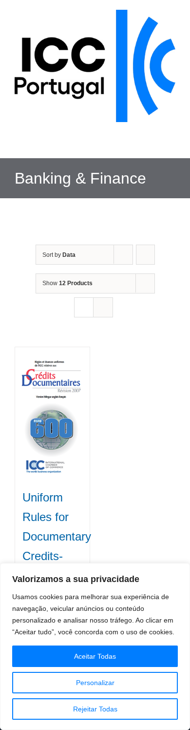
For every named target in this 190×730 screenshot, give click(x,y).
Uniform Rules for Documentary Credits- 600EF (56, 536)
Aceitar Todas (95, 656)
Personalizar (95, 683)
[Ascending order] (145, 255)
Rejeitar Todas (95, 709)
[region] (95, 646)
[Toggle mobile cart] (154, 143)
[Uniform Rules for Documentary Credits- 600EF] (52, 412)
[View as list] (103, 307)
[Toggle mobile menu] (171, 143)
